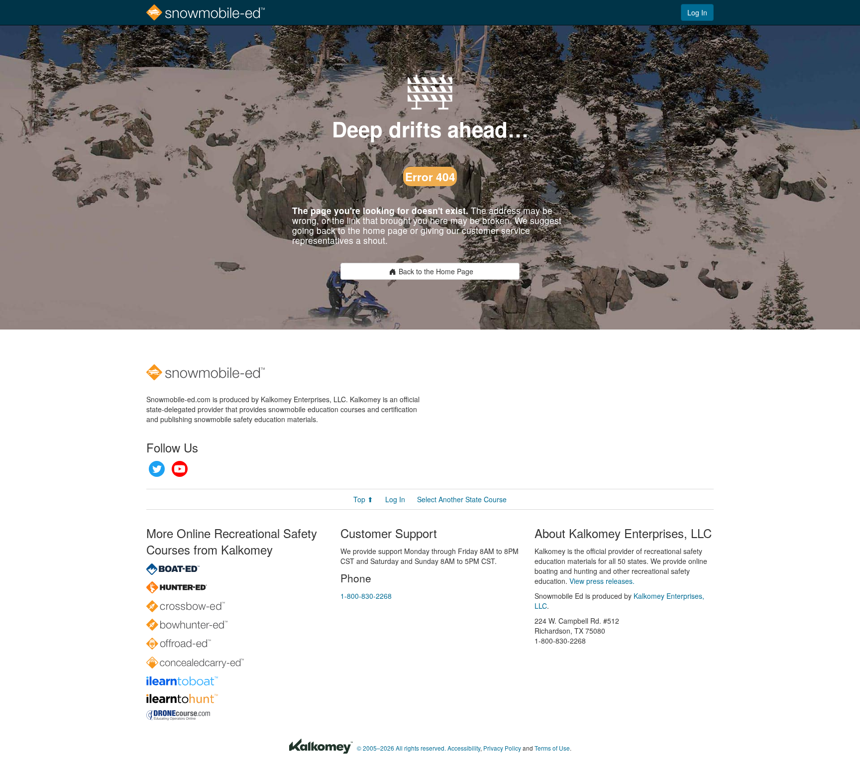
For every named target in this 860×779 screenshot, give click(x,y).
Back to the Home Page (436, 271)
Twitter (157, 469)
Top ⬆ (363, 499)
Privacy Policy (502, 748)
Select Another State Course (462, 499)
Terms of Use (552, 748)
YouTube (180, 469)
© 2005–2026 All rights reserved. (401, 748)
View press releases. (602, 581)
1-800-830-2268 (366, 596)
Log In (697, 12)
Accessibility (463, 748)
